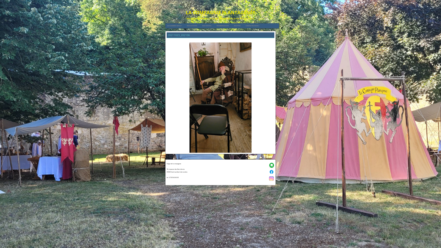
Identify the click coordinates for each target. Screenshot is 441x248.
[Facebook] (271, 174)
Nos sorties (206, 26)
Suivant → (270, 40)
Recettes (237, 26)
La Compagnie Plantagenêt (220, 12)
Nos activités (192, 26)
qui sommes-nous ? (174, 26)
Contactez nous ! (252, 26)
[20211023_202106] (220, 97)
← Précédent (172, 40)
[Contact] (271, 168)
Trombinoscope (222, 26)
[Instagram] (271, 181)
